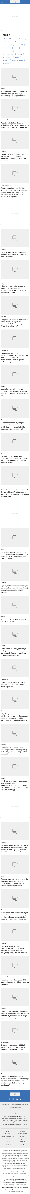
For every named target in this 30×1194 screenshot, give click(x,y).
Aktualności (6, 63)
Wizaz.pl (22, 1141)
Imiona (16, 48)
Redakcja (11, 1107)
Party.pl (22, 1136)
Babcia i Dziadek (6, 185)
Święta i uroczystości (17, 45)
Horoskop (18, 41)
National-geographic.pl (8, 1136)
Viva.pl (8, 1141)
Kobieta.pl (7, 1133)
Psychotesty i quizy (8, 54)
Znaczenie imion (7, 51)
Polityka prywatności (16, 1104)
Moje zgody (18, 1107)
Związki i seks (6, 48)
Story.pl (22, 1144)
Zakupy (17, 57)
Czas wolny (18, 51)
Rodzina (3, 151)
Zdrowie (5, 45)
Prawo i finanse (7, 57)
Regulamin (6, 1104)
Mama (16, 38)
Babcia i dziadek (7, 41)
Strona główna (4, 30)
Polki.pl (8, 1139)
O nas (25, 1104)
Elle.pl (7, 1131)
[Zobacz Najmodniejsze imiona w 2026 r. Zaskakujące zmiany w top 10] (15, 605)
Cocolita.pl (7, 1144)
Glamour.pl (22, 1131)
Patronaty (5, 60)
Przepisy (19, 54)
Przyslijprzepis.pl (22, 1139)
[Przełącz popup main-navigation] (2, 2)
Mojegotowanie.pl (22, 1133)
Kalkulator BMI (7, 38)
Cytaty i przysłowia (17, 60)
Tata (23, 38)
